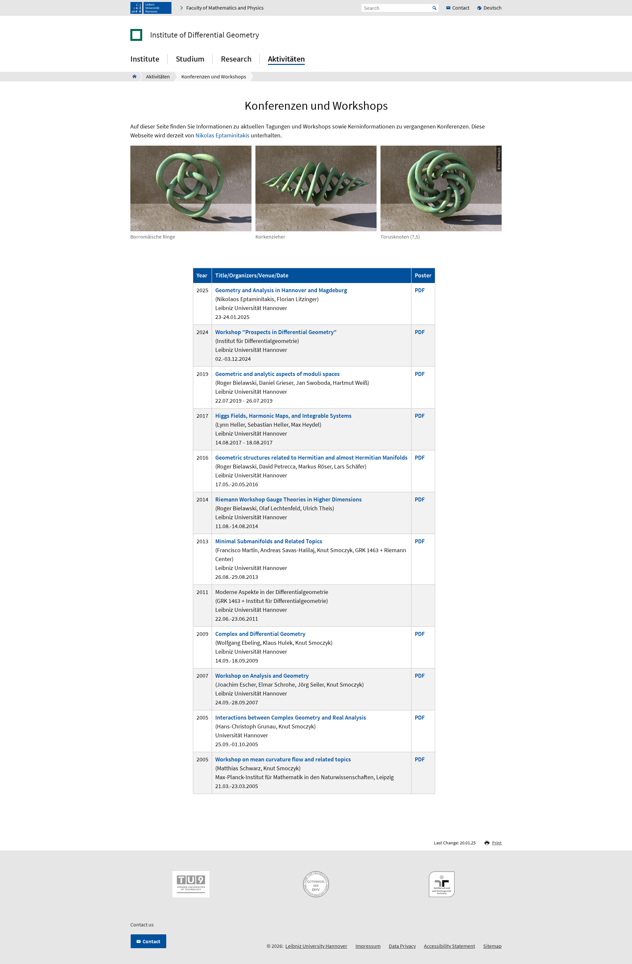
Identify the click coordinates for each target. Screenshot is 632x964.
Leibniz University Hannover (316, 946)
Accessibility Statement (449, 946)
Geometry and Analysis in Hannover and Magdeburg (281, 290)
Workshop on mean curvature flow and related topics (283, 759)
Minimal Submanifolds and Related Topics (268, 541)
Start (434, 8)
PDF (420, 290)
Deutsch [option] (493, 7)
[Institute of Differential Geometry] (132, 76)
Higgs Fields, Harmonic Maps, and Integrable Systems (283, 415)
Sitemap (492, 946)
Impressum (368, 946)
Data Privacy (402, 946)
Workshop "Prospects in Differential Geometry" (276, 332)
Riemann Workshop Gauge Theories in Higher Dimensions (288, 499)
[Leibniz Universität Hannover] (150, 8)
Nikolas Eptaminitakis (223, 135)
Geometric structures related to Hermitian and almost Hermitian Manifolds (311, 457)
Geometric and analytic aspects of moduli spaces (277, 374)
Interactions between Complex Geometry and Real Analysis (290, 717)
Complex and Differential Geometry (260, 634)
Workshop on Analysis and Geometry (262, 675)
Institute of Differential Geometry (204, 35)
